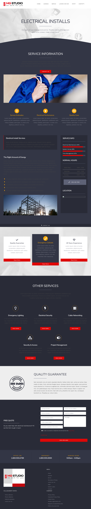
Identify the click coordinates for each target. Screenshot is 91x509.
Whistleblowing (44, 435)
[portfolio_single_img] (30, 195)
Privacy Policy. (71, 430)
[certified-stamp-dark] (17, 376)
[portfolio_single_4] (45, 75)
